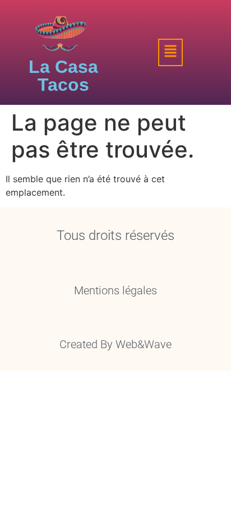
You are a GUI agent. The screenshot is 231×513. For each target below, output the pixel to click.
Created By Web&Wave (115, 344)
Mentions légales (115, 290)
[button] (170, 52)
